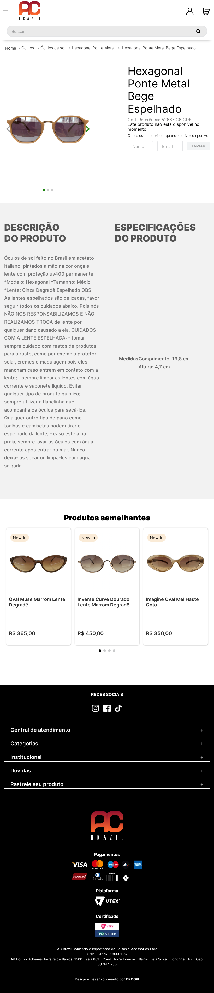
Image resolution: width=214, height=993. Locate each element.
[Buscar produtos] (199, 31)
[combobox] (107, 31)
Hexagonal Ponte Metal (93, 47)
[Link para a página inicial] (10, 48)
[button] (63, 538)
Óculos (27, 47)
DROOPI (132, 979)
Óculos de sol (53, 47)
